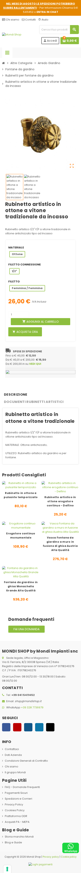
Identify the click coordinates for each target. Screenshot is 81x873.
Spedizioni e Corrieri (18, 799)
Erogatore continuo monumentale (20, 535)
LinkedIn (39, 727)
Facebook (6, 727)
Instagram (28, 727)
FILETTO (14, 281)
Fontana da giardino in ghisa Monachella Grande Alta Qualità (21, 586)
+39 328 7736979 (32, 707)
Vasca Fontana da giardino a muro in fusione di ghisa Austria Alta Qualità (60, 544)
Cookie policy (69, 856)
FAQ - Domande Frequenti (22, 787)
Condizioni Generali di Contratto (26, 761)
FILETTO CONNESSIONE (24, 264)
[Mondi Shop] (11, 34)
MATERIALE (16, 247)
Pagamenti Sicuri (16, 793)
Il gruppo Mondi (15, 772)
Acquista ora (25, 332)
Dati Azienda (13, 755)
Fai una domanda (26, 629)
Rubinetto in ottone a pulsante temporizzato (21, 495)
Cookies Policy (15, 810)
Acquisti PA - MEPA (17, 822)
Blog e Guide (13, 842)
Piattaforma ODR (16, 816)
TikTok (50, 727)
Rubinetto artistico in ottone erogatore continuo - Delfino (60, 501)
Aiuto (43, 20)
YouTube (17, 727)
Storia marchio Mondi (19, 837)
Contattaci (12, 749)
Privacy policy (51, 856)
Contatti (30, 20)
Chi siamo (12, 20)
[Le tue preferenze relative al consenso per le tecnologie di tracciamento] (7, 869)
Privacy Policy (14, 804)
